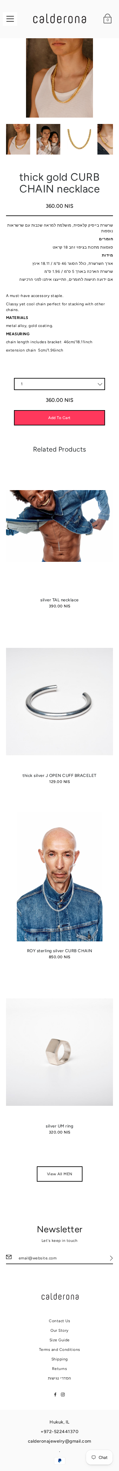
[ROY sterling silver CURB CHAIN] (59, 876)
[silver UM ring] (59, 1052)
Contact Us (59, 1321)
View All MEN (59, 1174)
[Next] (106, 141)
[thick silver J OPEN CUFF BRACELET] (59, 701)
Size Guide (60, 1340)
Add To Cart (59, 418)
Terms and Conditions (59, 1349)
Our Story (59, 1330)
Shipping (59, 1359)
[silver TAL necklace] (59, 526)
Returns (59, 1368)
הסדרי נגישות (59, 1378)
